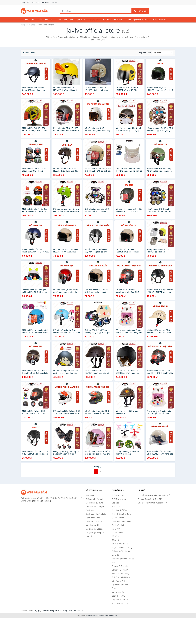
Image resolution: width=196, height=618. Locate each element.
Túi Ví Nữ (116, 529)
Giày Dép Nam (159, 19)
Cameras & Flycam (120, 570)
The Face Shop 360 (50, 610)
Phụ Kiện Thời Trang (113, 19)
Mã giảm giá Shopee (95, 532)
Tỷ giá (37, 610)
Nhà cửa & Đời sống (120, 573)
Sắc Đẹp (81, 19)
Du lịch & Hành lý (119, 525)
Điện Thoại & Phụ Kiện (121, 521)
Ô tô (113, 588)
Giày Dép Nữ (117, 532)
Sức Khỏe (94, 19)
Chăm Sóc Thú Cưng (121, 551)
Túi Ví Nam (116, 536)
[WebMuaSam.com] (35, 11)
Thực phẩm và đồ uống (122, 547)
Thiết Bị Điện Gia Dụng (138, 19)
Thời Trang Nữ (45, 19)
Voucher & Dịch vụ (120, 603)
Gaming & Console (120, 566)
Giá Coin (80, 610)
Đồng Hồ (115, 540)
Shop (33, 25)
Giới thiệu (45, 2)
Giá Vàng (63, 610)
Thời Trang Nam (65, 19)
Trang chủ (25, 2)
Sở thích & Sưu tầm (120, 585)
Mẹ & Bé (115, 555)
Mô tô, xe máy (118, 592)
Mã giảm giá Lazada (94, 529)
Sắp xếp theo (145, 53)
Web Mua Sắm (111, 615)
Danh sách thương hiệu (96, 514)
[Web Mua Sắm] (34, 492)
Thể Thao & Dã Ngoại (121, 577)
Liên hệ (54, 2)
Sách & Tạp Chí (118, 596)
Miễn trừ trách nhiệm (95, 506)
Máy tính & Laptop (120, 599)
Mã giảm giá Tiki (93, 525)
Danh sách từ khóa (94, 521)
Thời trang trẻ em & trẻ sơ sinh (123, 560)
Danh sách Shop (93, 518)
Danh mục (35, 2)
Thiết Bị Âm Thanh (120, 544)
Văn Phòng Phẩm (119, 581)
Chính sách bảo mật (94, 499)
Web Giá (72, 610)
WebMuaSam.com (95, 615)
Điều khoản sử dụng (94, 503)
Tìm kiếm (142, 11)
